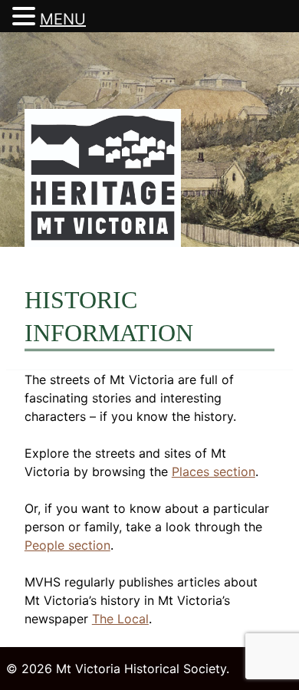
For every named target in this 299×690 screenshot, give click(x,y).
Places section (213, 471)
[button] (26, 16)
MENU (63, 19)
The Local (120, 618)
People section (67, 545)
